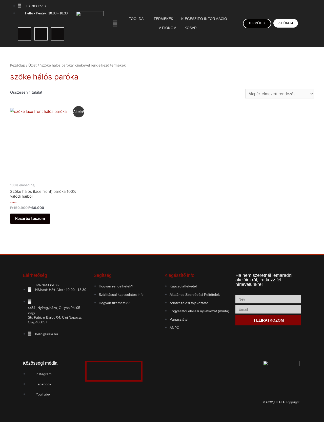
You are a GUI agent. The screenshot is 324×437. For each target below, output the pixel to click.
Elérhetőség (35, 275)
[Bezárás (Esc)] (38, 427)
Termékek (163, 19)
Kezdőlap (17, 65)
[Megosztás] (27, 427)
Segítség (103, 275)
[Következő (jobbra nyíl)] (16, 434)
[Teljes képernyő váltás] (16, 427)
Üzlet (32, 65)
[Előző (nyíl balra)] (5, 434)
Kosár (191, 28)
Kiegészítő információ (204, 19)
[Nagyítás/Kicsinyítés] (5, 427)
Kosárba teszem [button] (30, 218)
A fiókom (167, 28)
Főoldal (137, 19)
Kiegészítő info (179, 275)
